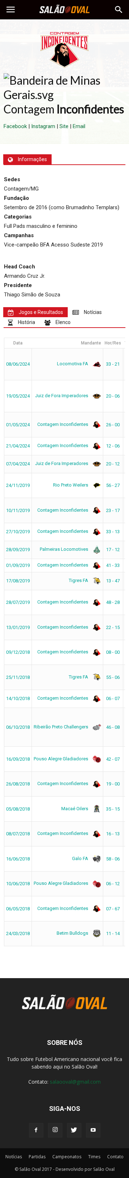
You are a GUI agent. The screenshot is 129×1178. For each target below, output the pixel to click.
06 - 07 (113, 698)
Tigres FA (79, 580)
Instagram (43, 126)
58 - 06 (113, 859)
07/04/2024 (18, 463)
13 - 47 (113, 580)
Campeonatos (66, 1157)
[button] (119, 9)
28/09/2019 (18, 549)
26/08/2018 (18, 784)
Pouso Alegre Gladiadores (61, 758)
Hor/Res (113, 343)
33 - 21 (113, 364)
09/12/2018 (18, 652)
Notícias (13, 1157)
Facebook (15, 126)
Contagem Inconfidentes (63, 424)
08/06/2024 (18, 364)
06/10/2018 (18, 727)
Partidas (37, 1157)
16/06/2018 (18, 859)
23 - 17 (113, 510)
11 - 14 (113, 933)
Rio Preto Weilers (71, 485)
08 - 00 (113, 652)
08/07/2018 (18, 833)
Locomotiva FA (73, 363)
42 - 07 (113, 759)
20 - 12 (113, 463)
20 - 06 (113, 396)
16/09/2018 (18, 759)
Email (79, 126)
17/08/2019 (18, 580)
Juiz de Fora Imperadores (62, 395)
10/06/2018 (18, 883)
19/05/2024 (18, 396)
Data (18, 343)
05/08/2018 (18, 809)
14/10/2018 (18, 698)
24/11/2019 (18, 485)
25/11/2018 (18, 677)
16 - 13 (113, 833)
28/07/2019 (18, 602)
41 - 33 (113, 565)
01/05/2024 (18, 424)
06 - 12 (113, 883)
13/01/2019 (18, 627)
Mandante (91, 343)
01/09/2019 (18, 565)
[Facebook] (36, 1130)
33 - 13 (113, 531)
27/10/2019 (18, 531)
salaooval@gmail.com (75, 1081)
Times (94, 1157)
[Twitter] (74, 1130)
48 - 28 (113, 602)
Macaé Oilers (75, 808)
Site (63, 126)
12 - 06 (113, 446)
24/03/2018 (18, 933)
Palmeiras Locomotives (64, 549)
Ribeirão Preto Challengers (61, 726)
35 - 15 (113, 809)
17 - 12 (113, 549)
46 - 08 (113, 727)
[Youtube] (93, 1130)
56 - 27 (113, 485)
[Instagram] (55, 1130)
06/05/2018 (18, 908)
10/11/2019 (18, 510)
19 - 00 (113, 784)
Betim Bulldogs (73, 933)
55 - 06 (113, 677)
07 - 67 (113, 908)
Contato (115, 1157)
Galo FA (80, 858)
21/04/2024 (18, 446)
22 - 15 (113, 627)
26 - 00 (113, 424)
